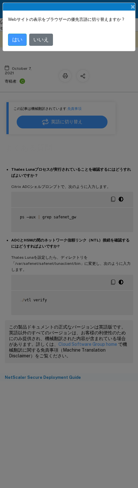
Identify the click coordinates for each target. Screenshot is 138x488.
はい (17, 40)
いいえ (41, 40)
